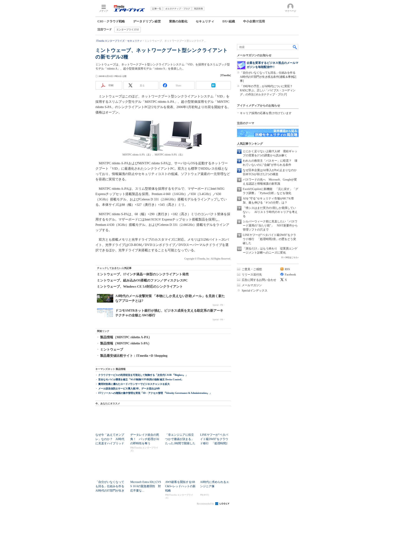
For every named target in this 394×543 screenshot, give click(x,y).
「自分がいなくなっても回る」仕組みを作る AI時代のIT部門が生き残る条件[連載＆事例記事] (269, 76)
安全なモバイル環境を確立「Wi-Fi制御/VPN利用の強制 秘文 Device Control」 (140, 379)
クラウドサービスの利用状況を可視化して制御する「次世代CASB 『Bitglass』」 (143, 375)
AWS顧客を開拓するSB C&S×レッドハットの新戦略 (180, 486)
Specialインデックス (254, 290)
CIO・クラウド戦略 (111, 21)
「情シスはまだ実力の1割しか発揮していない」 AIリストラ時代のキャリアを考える (270, 212)
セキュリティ (205, 21)
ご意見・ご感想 (252, 269)
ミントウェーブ (111, 349)
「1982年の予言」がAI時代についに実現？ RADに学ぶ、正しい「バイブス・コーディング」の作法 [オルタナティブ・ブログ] (268, 90)
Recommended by (206, 503)
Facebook (290, 274)
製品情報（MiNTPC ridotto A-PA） (126, 337)
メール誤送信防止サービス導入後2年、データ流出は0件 (129, 388)
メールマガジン (252, 285)
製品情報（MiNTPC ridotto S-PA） (125, 343)
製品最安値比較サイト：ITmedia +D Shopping (133, 355)
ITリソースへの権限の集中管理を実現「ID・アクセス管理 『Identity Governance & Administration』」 (155, 393)
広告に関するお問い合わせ (259, 279)
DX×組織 (228, 21)
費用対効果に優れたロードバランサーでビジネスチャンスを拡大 (134, 384)
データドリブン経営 (147, 21)
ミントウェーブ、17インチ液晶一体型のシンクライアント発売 (143, 274)
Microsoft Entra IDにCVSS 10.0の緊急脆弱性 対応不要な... (145, 486)
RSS (287, 269)
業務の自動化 (178, 21)
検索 (295, 47)
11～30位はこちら (289, 257)
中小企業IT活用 (254, 21)
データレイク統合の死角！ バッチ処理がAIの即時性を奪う (144, 439)
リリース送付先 (252, 274)
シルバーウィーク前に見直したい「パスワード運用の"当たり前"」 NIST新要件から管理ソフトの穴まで (270, 225)
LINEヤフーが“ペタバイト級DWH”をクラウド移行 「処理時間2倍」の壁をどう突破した (269, 239)
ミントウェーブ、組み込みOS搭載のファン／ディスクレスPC (142, 280)
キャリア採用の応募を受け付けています (266, 113)
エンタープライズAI (127, 29)
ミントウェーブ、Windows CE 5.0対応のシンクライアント (140, 286)
